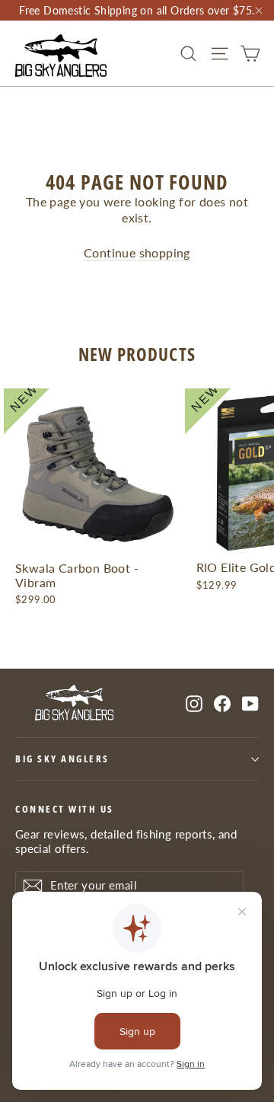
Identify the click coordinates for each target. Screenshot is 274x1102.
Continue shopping (137, 252)
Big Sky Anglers (62, 758)
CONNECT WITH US (64, 809)
